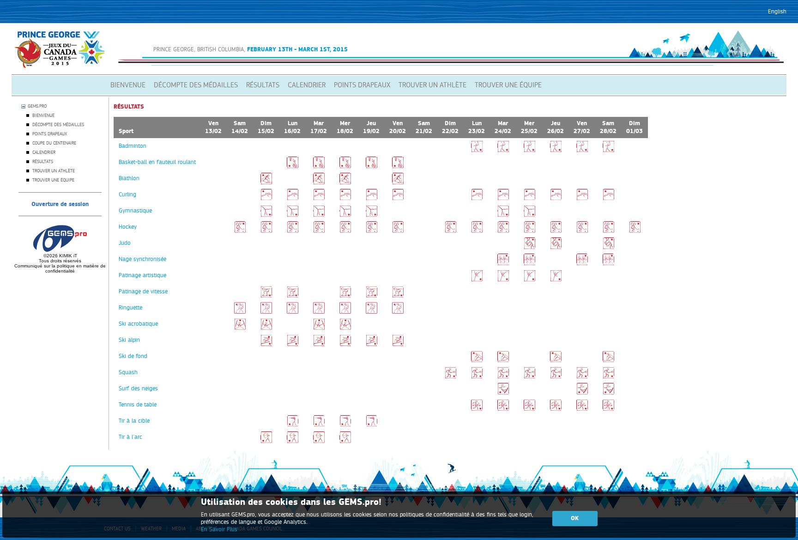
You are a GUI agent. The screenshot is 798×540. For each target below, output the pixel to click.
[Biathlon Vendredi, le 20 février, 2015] (398, 182)
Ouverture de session (60, 204)
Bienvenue (43, 115)
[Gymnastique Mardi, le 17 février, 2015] (319, 214)
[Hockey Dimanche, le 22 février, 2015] (450, 231)
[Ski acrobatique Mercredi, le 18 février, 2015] (345, 328)
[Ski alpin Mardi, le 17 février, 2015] (319, 344)
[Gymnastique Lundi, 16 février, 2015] (292, 214)
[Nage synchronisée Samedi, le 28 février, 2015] (608, 263)
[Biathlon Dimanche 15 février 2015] (266, 182)
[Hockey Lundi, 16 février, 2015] (292, 231)
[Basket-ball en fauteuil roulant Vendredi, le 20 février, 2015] (398, 166)
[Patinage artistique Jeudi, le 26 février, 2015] (556, 279)
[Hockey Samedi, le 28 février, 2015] (608, 231)
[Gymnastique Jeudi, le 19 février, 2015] (371, 214)
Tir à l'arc (130, 437)
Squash (128, 372)
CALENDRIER (307, 85)
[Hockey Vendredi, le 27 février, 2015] (582, 231)
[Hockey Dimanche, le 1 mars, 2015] (635, 231)
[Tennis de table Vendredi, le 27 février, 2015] (582, 409)
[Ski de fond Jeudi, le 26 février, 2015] (556, 360)
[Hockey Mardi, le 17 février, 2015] (319, 231)
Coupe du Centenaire (54, 143)
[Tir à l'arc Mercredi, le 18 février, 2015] (345, 441)
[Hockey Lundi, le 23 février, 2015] (477, 231)
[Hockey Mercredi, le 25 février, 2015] (529, 231)
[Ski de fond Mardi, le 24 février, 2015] (503, 360)
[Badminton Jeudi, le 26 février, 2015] (556, 150)
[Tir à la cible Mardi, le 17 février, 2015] (319, 425)
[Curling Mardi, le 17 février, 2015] (319, 198)
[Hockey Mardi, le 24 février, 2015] (503, 231)
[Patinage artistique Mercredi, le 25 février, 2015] (529, 279)
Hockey (128, 227)
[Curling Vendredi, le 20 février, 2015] (398, 198)
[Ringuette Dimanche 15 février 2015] (266, 312)
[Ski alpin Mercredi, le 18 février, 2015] (345, 344)
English (777, 11)
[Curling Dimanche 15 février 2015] (266, 198)
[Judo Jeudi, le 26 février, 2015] (556, 247)
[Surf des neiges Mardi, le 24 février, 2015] (503, 392)
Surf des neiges (138, 388)
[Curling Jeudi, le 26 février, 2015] (556, 198)
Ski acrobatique (138, 324)
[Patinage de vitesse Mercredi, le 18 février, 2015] (345, 295)
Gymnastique (135, 210)
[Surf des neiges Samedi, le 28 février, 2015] (608, 392)
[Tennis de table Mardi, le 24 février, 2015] (503, 409)
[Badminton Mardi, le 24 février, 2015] (503, 150)
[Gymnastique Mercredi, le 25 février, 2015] (529, 214)
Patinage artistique (142, 275)
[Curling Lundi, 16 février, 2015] (292, 198)
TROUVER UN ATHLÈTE (432, 85)
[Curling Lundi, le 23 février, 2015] (477, 198)
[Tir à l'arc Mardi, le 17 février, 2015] (319, 441)
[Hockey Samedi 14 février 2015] (240, 231)
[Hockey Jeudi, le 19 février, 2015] (371, 231)
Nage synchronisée (142, 259)
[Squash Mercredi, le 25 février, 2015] (529, 376)
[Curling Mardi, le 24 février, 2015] (503, 198)
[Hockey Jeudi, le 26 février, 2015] (556, 231)
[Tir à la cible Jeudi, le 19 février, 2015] (371, 425)
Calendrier (43, 152)
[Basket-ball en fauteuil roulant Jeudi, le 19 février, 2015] (371, 166)
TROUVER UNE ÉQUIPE (508, 85)
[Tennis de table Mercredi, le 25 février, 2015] (529, 409)
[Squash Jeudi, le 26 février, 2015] (556, 376)
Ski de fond (133, 356)
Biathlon (129, 178)
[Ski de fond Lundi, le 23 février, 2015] (477, 360)
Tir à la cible (134, 421)
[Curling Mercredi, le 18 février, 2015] (345, 198)
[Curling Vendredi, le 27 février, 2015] (582, 198)
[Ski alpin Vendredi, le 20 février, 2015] (398, 344)
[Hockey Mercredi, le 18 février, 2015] (345, 231)
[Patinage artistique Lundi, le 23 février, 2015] (477, 279)
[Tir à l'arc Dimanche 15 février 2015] (266, 441)
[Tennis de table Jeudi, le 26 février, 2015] (556, 409)
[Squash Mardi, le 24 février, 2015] (503, 376)
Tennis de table (138, 404)
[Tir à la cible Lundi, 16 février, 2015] (292, 425)
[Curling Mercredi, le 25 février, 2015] (529, 198)
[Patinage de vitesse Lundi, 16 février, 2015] (292, 295)
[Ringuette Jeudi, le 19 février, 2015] (371, 312)
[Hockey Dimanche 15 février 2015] (266, 231)
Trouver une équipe (53, 180)
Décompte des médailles (58, 124)
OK (575, 518)
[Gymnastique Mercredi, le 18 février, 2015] (345, 214)
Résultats (42, 161)
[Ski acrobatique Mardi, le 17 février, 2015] (319, 328)
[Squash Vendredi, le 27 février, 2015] (582, 376)
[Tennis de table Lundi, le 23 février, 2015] (477, 409)
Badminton (132, 146)
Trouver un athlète (53, 171)
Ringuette (130, 307)
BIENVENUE (127, 85)
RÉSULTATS (262, 85)
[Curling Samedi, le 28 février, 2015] (608, 198)
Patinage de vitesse (143, 291)
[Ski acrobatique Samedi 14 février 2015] (240, 328)
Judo (125, 243)
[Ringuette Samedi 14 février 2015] (240, 312)
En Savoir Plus (219, 529)
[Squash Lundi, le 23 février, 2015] (477, 376)
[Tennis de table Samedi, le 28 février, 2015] (608, 409)
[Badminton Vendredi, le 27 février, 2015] (582, 150)
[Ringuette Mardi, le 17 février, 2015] (319, 312)
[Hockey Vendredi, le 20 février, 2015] (398, 231)
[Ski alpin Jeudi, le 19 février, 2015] (371, 344)
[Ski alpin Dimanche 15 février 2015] (266, 344)
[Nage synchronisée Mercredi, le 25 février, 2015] (529, 263)
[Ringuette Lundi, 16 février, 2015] (292, 312)
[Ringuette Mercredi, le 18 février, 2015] (345, 312)
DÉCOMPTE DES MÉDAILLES (196, 85)
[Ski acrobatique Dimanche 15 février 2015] (266, 328)
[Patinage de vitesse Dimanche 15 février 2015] (266, 295)
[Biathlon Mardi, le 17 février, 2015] (319, 182)
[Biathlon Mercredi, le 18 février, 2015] (345, 182)
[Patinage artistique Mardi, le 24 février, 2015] (503, 279)
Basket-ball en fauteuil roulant (157, 162)
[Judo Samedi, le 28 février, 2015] (608, 247)
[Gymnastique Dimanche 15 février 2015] (266, 214)
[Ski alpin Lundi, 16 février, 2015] (292, 344)
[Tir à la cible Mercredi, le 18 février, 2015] (345, 425)
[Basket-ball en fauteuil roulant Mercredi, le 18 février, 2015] (345, 166)
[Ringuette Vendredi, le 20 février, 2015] (398, 312)
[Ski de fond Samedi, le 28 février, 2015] (608, 360)
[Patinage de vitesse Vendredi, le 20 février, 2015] (398, 295)
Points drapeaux (49, 134)
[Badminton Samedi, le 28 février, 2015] (608, 150)
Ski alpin (129, 340)
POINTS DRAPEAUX (362, 85)
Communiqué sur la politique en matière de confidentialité (60, 268)
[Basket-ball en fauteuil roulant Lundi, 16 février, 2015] (292, 166)
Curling (127, 194)
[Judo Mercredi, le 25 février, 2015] (529, 247)
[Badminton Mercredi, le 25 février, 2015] (529, 150)
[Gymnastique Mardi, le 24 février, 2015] (503, 214)
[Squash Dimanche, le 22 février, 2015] (450, 376)
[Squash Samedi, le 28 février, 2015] (608, 376)
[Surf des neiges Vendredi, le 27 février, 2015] (582, 392)
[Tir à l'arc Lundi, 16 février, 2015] (292, 441)
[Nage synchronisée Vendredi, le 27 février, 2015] (582, 263)
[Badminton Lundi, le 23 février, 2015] (477, 150)
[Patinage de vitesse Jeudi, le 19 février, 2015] (371, 295)
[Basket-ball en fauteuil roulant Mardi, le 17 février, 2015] (319, 166)
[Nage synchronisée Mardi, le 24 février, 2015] (503, 263)
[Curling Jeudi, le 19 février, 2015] (371, 198)
